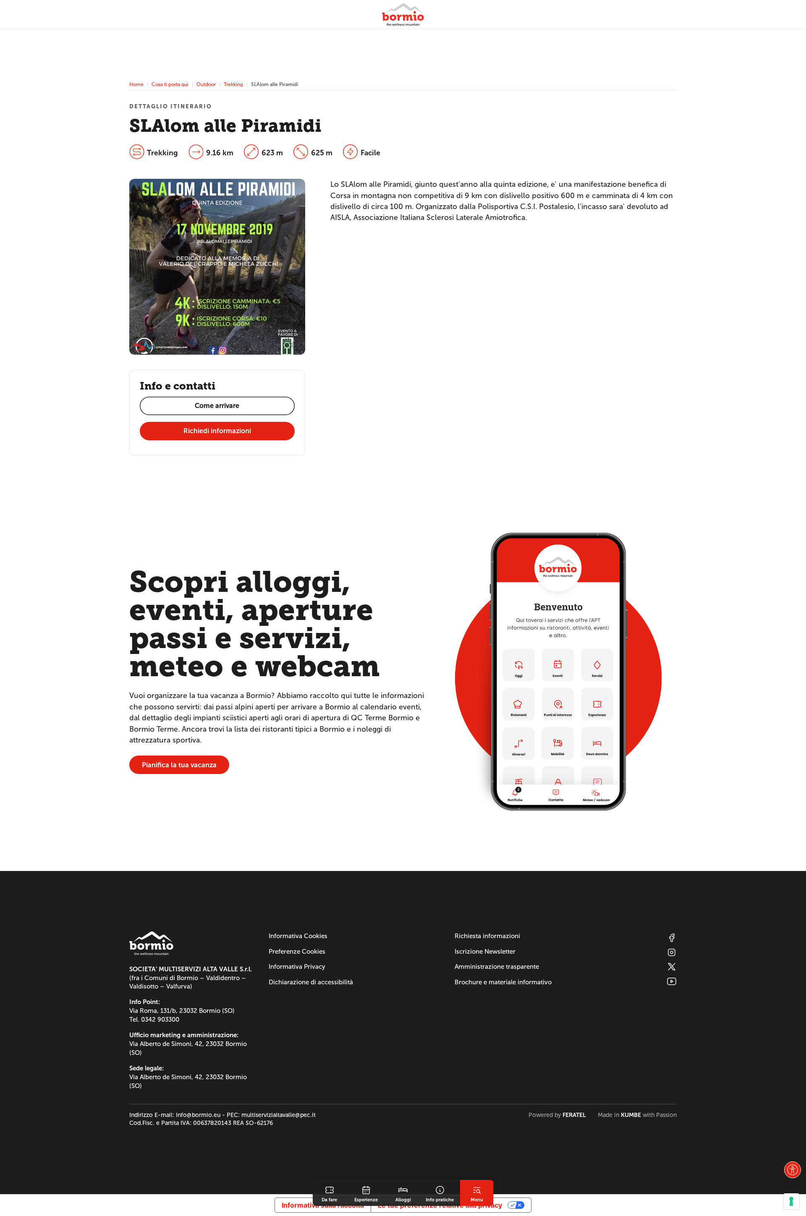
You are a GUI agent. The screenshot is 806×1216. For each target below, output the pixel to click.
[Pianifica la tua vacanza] (558, 671)
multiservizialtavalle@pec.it (278, 1114)
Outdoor (206, 84)
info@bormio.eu (198, 1114)
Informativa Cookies (298, 936)
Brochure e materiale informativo (503, 982)
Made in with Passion (637, 1114)
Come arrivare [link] (217, 405)
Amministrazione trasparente (497, 966)
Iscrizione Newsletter (485, 951)
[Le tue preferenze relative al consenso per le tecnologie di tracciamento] (791, 1201)
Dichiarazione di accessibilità (311, 982)
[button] (792, 1169)
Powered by (557, 1114)
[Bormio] (403, 14)
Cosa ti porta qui (170, 84)
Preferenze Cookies (297, 951)
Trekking (233, 84)
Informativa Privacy (297, 966)
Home (136, 84)
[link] (329, 1193)
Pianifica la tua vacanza (179, 765)
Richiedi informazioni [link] (217, 430)
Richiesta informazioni (487, 936)
